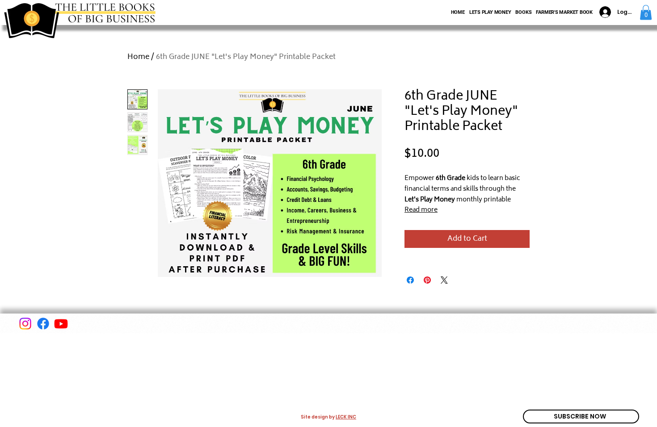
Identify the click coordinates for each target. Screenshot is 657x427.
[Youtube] (61, 323)
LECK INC (346, 417)
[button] (646, 12)
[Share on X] (444, 280)
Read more (421, 210)
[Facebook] (43, 323)
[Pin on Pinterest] (427, 280)
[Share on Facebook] (410, 280)
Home (138, 57)
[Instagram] (25, 323)
